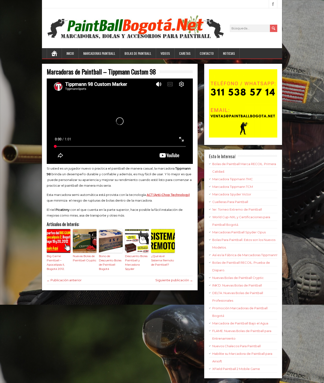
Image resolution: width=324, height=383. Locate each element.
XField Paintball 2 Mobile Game (236, 369)
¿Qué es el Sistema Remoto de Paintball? (162, 260)
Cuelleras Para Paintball (230, 202)
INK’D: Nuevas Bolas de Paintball (237, 285)
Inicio (70, 53)
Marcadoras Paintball (99, 53)
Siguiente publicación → (174, 280)
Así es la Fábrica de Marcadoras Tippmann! (244, 255)
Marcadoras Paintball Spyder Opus (239, 232)
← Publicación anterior (64, 280)
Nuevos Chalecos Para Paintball (236, 346)
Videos (165, 53)
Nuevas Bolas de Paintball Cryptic (84, 258)
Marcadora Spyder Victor (231, 194)
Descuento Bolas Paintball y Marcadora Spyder (136, 262)
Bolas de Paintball (138, 53)
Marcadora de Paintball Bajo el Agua (240, 323)
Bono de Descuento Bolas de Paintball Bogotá (110, 262)
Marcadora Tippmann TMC (232, 179)
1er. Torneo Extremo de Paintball (237, 209)
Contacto (207, 53)
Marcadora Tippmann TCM (232, 187)
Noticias (229, 53)
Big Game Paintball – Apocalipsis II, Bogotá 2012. (56, 262)
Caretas (184, 53)
